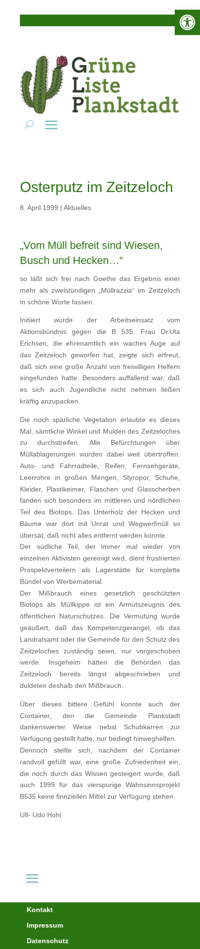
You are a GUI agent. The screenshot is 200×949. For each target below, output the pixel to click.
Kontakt (40, 910)
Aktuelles (77, 207)
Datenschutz (47, 941)
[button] (187, 22)
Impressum (45, 925)
